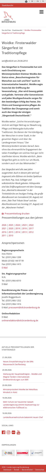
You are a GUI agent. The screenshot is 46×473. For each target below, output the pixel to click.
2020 (11, 228)
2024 (17, 225)
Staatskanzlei (17, 30)
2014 (17, 232)
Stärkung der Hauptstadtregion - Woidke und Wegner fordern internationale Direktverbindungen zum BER (22, 377)
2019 (17, 228)
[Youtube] (18, 432)
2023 (24, 225)
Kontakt (16, 469)
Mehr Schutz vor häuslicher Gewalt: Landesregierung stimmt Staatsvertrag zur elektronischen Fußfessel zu (21, 405)
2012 (31, 232)
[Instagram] (8, 432)
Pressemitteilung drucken (17, 214)
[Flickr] (13, 432)
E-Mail (5, 267)
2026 (4, 225)
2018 (24, 228)
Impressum (7, 469)
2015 (11, 232)
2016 (4, 232)
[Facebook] (3, 432)
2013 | (25, 232)
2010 (11, 235)
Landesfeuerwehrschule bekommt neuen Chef (23, 417)
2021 (4, 228)
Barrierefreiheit (27, 469)
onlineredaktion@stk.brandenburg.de (20, 320)
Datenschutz (39, 469)
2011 (4, 235)
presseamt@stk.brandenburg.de (24, 307)
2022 (31, 225)
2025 (11, 225)
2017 (31, 228)
